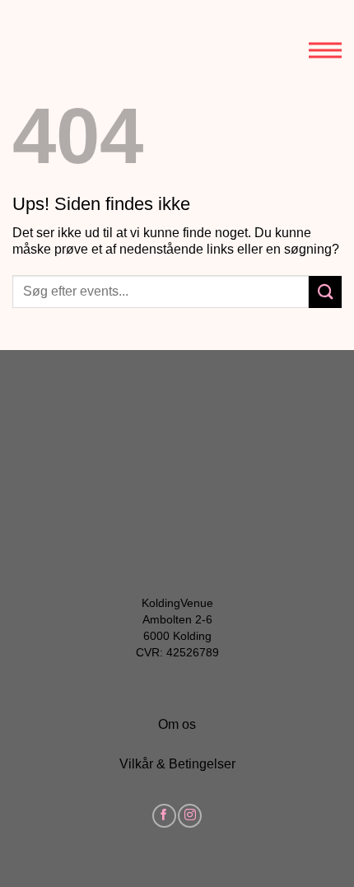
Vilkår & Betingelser (177, 764)
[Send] (325, 292)
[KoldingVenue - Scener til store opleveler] (86, 39)
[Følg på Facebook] (164, 816)
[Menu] (325, 37)
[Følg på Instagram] (190, 816)
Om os (177, 724)
